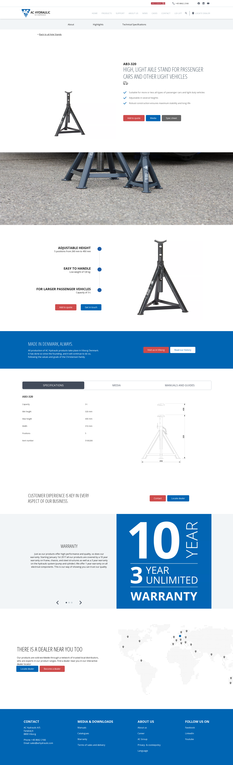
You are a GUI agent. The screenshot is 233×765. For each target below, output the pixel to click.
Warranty (82, 739)
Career (141, 733)
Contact (165, 13)
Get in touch (91, 307)
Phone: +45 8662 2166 (35, 739)
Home (94, 13)
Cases (154, 13)
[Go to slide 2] (69, 602)
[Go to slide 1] (66, 602)
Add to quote (133, 118)
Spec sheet (171, 118)
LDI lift (178, 13)
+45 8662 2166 (182, 3)
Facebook (190, 727)
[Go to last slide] (58, 603)
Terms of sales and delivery (91, 744)
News (145, 13)
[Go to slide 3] (71, 602)
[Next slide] (80, 603)
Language (143, 750)
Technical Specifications (134, 24)
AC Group (142, 739)
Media (153, 118)
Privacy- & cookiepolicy (149, 744)
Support (120, 13)
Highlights (98, 24)
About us (133, 13)
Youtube (189, 739)
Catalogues (83, 733)
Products (107, 13)
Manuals (82, 727)
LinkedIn (189, 733)
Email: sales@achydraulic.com (38, 743)
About (71, 24)
